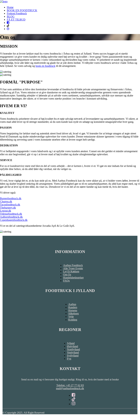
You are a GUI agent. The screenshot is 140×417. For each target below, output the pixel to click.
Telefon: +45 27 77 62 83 (70, 385)
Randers (72, 307)
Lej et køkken (71, 271)
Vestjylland (73, 352)
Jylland (71, 343)
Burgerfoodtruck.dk (10, 198)
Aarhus (72, 304)
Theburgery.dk (8, 207)
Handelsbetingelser (73, 277)
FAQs (66, 280)
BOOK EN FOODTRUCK (22, 10)
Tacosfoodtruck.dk (10, 204)
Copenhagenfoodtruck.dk (13, 220)
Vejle (71, 316)
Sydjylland (73, 355)
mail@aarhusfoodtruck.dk (70, 388)
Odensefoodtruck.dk (11, 213)
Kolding (72, 319)
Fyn (69, 358)
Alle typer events (73, 268)
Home (10, 7)
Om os (67, 274)
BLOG (11, 16)
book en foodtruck (45, 65)
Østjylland (72, 346)
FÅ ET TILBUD (16, 19)
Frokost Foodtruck (17, 13)
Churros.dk (6, 201)
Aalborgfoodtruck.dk (11, 216)
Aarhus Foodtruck (73, 265)
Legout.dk (5, 210)
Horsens (72, 310)
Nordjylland (73, 349)
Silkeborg (73, 313)
